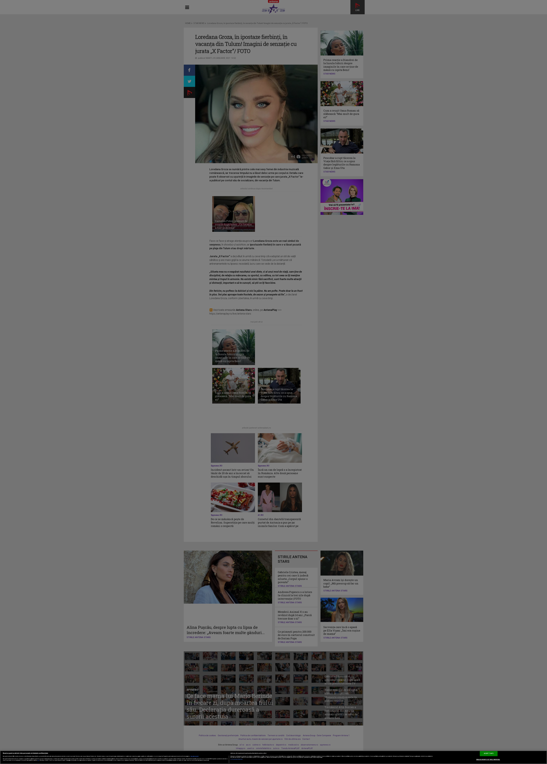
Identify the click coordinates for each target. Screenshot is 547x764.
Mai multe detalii (195, 756)
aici (38, 760)
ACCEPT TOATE (488, 753)
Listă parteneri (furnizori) (236, 759)
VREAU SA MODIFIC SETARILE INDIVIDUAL (488, 759)
